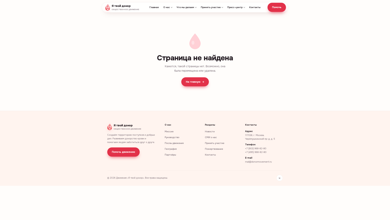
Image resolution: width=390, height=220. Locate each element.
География (171, 148)
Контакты (255, 7)
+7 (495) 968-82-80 (255, 152)
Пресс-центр (235, 7)
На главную (195, 81)
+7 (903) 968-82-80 (255, 148)
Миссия (169, 131)
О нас (166, 7)
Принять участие (211, 7)
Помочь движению (123, 152)
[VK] (279, 178)
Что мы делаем (185, 7)
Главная (154, 7)
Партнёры (170, 154)
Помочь (276, 7)
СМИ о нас (211, 137)
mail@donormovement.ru (258, 161)
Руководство (172, 137)
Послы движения (174, 143)
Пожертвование (214, 148)
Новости (210, 131)
